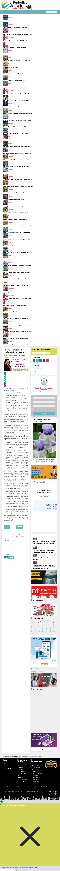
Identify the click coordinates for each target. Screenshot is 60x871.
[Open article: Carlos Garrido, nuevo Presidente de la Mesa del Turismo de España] (5, 103)
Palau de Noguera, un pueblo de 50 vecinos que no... (18, 73)
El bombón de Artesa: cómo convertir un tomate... (17, 60)
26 (39, 632)
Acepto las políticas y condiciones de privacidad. (44, 409)
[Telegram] (16, 379)
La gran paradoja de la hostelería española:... (16, 278)
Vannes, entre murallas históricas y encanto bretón (17, 113)
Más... (10, 57)
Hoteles (10, 30)
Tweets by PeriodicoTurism (38, 671)
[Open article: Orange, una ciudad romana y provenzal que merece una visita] (5, 321)
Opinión (10, 17)
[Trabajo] (44, 740)
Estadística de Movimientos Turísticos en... (15, 47)
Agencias (10, 116)
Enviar (5, 557)
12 (38, 628)
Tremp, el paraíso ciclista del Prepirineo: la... (15, 87)
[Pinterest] (16, 384)
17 (31, 630)
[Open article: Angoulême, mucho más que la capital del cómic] (5, 328)
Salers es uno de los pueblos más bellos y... (15, 338)
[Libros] (44, 577)
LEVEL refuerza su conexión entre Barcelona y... (16, 27)
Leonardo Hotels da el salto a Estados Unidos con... (17, 34)
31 (31, 633)
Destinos (10, 130)
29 (50, 632)
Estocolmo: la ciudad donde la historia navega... (17, 146)
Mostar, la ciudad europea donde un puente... (16, 252)
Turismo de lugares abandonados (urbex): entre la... (18, 179)
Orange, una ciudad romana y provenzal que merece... (18, 325)
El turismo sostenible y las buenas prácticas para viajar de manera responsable (44, 543)
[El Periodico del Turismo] (16, 5)
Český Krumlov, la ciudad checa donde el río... (16, 318)
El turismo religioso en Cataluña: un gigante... (16, 285)
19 (39, 630)
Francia (10, 110)
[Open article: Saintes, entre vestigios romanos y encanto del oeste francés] (5, 268)
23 (54, 630)
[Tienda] (44, 652)
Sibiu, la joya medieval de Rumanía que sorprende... (17, 265)
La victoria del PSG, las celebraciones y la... (15, 199)
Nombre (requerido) (20, 534)
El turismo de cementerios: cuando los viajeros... (17, 192)
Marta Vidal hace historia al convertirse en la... (16, 100)
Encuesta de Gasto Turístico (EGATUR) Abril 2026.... (17, 298)
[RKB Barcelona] (44, 610)
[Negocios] (44, 680)
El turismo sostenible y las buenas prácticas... (16, 311)
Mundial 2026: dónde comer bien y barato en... (16, 219)
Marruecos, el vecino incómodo (12, 54)
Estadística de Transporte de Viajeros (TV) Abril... (17, 93)
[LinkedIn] (16, 382)
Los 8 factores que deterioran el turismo (14, 21)
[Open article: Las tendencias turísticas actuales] (5, 242)
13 (42, 628)
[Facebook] (16, 373)
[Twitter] (16, 375)
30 (54, 632)
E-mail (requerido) (19, 536)
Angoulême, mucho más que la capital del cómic (17, 331)
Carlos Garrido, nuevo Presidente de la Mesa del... (17, 107)
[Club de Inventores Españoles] (44, 472)
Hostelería (11, 275)
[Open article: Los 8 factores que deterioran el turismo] (5, 17)
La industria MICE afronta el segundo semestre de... (17, 120)
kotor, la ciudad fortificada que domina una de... (17, 259)
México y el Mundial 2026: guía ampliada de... (16, 206)
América (10, 123)
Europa (10, 143)
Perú (9, 136)
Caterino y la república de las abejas (13, 292)
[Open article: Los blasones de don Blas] (5, 63)
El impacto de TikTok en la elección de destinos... (17, 159)
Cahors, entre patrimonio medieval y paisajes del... (17, 239)
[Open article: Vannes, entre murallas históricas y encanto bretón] (5, 110)
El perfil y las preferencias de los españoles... (16, 140)
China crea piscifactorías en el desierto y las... (16, 80)
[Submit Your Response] (16, 870)
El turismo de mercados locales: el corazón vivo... (17, 166)
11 (35, 628)
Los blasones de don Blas (10, 67)
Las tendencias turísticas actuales (13, 245)
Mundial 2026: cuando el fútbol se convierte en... (17, 232)
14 (46, 628)
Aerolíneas (11, 24)
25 (35, 632)
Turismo (10, 149)
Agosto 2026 (42, 621)
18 (35, 630)
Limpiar (11, 557)
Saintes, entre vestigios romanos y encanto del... (17, 272)
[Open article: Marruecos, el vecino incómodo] (5, 50)
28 (46, 632)
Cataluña (10, 70)
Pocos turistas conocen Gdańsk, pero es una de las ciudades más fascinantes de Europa (44, 566)
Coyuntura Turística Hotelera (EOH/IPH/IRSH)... (16, 40)
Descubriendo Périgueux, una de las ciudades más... (18, 345)
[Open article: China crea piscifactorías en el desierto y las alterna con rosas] (5, 77)
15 (50, 628)
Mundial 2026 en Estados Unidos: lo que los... (16, 212)
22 (50, 630)
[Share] (16, 386)
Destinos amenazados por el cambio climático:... (17, 173)
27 (43, 632)
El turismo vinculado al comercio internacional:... (17, 153)
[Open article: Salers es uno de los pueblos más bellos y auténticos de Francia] (5, 335)
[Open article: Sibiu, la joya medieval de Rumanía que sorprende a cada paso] (5, 262)
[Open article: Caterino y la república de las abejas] (5, 288)
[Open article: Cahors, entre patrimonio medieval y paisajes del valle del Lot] (5, 235)
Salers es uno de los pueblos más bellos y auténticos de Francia (44, 551)
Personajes (11, 97)
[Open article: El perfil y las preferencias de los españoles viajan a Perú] (5, 136)
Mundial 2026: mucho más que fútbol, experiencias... (18, 226)
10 (31, 628)
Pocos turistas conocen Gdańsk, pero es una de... (17, 133)
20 (43, 630)
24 (31, 632)
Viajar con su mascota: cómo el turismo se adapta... (18, 186)
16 (53, 628)
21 (46, 630)
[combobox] (41, 353)
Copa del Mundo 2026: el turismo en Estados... (16, 126)
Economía (11, 37)
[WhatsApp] (16, 377)
